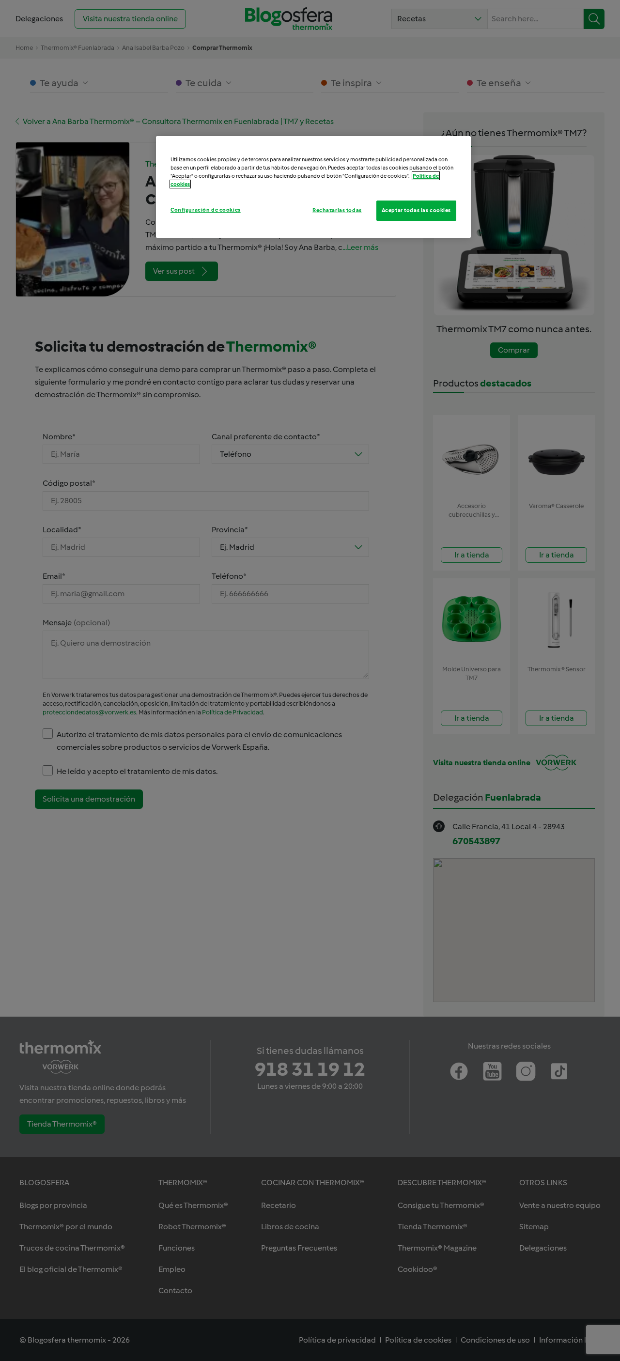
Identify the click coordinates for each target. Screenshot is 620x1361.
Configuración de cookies (205, 209)
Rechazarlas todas (337, 210)
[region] (313, 187)
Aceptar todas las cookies (416, 210)
